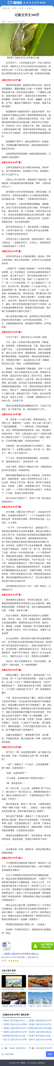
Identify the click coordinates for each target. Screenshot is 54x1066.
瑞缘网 (23, 1063)
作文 (21, 8)
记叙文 (30, 8)
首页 (14, 8)
